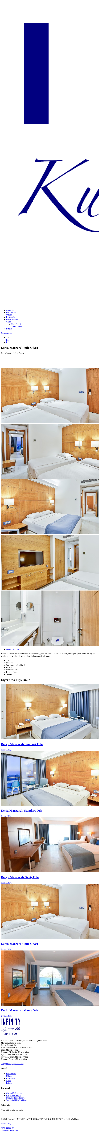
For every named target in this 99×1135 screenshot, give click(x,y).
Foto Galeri (16, 324)
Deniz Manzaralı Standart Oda (21, 810)
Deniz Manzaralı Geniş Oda (19, 1010)
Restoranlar (10, 317)
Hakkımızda (11, 312)
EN (7, 340)
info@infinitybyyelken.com (12, 1063)
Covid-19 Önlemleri (14, 1093)
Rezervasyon (6, 333)
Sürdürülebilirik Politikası (16, 1100)
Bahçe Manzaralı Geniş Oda (20, 877)
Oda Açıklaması (12, 649)
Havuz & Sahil (12, 319)
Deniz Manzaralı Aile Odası (19, 943)
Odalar (9, 315)
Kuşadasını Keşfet (13, 1095)
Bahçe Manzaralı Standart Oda (22, 744)
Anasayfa (10, 310)
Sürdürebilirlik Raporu (15, 1098)
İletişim (9, 329)
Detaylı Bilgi (6, 749)
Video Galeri (16, 326)
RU (7, 342)
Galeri (9, 322)
